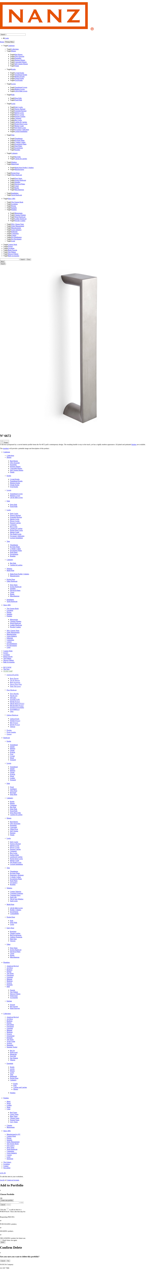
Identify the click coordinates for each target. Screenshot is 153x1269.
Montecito (13, 1054)
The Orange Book (17, 202)
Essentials (10, 1063)
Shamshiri (10, 1045)
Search (3, 264)
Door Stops (18, 178)
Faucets (12, 990)
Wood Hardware (20, 217)
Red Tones (13, 1112)
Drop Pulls (18, 98)
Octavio (9, 983)
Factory (10, 246)
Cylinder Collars (20, 142)
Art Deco (10, 968)
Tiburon (12, 1060)
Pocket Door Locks (21, 124)
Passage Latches (20, 116)
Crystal (12, 756)
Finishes (14, 209)
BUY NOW (7, 667)
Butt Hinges (18, 54)
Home (2, 42)
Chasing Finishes (20, 215)
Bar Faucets (14, 1006)
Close (28, 259)
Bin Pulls (18, 157)
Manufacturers (19, 169)
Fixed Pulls (18, 100)
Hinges (13, 51)
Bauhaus (9, 970)
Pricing (13, 206)
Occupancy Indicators (22, 129)
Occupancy (13, 882)
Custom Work (12, 244)
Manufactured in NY (13, 1134)
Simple (12, 747)
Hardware (6, 738)
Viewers (12, 941)
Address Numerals (16, 937)
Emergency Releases (17, 875)
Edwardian (10, 1024)
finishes (133, 444)
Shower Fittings (13, 254)
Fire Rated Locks (20, 128)
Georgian (10, 977)
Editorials (14, 232)
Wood (12, 758)
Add (22, 1202)
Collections (15, 49)
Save (8, 1204)
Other (12, 711)
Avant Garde (11, 1041)
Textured (13, 760)
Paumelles (18, 58)
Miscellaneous (19, 190)
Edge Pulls (13, 809)
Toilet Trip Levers (15, 686)
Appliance (13, 789)
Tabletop (12, 727)
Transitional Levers (21, 87)
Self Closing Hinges (21, 64)
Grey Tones (14, 1122)
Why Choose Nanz (17, 224)
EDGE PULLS (15, 702)
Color (8, 1109)
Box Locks (18, 120)
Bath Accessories (13, 256)
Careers (13, 235)
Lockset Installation (21, 131)
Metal (8, 1101)
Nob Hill (13, 1056)
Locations (14, 204)
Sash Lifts (13, 897)
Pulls (12, 95)
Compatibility (14, 913)
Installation (14, 193)
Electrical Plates (20, 184)
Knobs (13, 69)
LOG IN (3, 1173)
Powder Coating (20, 220)
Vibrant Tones (14, 1118)
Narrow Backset (20, 109)
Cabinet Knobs (14, 719)
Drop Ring (13, 794)
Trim (12, 135)
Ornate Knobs (19, 78)
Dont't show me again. (9, 1240)
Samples (14, 208)
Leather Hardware (21, 219)
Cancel (3, 1204)
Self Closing (14, 831)
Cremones (18, 118)
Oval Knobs (19, 80)
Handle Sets (13, 696)
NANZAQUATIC (13, 675)
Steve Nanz (10, 1147)
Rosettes (17, 150)
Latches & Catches (21, 122)
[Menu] (142, 11)
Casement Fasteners (16, 893)
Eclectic (12, 752)
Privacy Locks (19, 114)
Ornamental (10, 1036)
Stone (8, 1107)
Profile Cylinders (15, 910)
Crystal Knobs (19, 73)
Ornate (12, 750)
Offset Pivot (14, 829)
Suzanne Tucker (12, 1047)
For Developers (16, 239)
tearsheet (6, 448)
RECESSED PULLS (17, 705)
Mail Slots (13, 939)
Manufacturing (16, 228)
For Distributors (16, 237)
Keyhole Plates (19, 140)
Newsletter (6, 1168)
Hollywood (13, 1052)
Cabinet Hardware (12, 715)
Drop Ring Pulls (15, 813)
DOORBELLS (15, 709)
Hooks (17, 188)
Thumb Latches (15, 933)
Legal (13, 241)
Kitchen (9, 1001)
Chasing (9, 1125)
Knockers (13, 931)
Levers (13, 84)
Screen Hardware (20, 180)
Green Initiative (16, 230)
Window (14, 162)
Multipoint (13, 1076)
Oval (11, 754)
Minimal (9, 979)
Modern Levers (20, 89)
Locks (13, 103)
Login (6, 38)
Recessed (13, 792)
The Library (7, 1162)
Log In (2, 1180)
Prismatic (10, 985)
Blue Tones (13, 1116)
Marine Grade (19, 126)
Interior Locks (19, 113)
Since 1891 (11, 198)
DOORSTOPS (15, 700)
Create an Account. (13, 1180)
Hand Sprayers (15, 1008)
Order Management (17, 226)
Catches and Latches (20, 1087)
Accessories (14, 997)
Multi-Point (15, 164)
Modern (12, 748)
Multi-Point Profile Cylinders (24, 167)
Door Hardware (12, 690)
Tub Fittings (12, 252)
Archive (9, 1043)
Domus (9, 971)
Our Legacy (11, 1145)
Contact (9, 734)
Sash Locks (14, 901)
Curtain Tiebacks (15, 891)
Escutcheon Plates (20, 144)
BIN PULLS (14, 723)
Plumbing (6, 962)
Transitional (14, 745)
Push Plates (18, 146)
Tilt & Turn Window (16, 899)
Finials (17, 66)
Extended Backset (20, 111)
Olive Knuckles (15, 823)
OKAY (3, 1242)
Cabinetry (14, 153)
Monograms (18, 213)
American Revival (13, 966)
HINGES (13, 698)
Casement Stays (15, 895)
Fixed (12, 787)
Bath (8, 986)
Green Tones (14, 1114)
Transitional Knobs (21, 75)
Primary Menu (9, 42)
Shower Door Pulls (16, 684)
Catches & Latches (21, 159)
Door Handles (14, 694)
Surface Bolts (14, 855)
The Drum (10, 973)
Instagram (10, 1159)
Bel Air (12, 1050)
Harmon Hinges (20, 60)
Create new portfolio (7, 1200)
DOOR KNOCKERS (17, 707)
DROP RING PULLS (17, 704)
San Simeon (14, 1058)
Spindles (17, 182)
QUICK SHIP (8, 671)
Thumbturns (19, 138)
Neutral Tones (14, 1120)
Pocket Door (15, 173)
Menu (2, 261)
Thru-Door (13, 791)
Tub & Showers (15, 680)
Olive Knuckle (19, 56)
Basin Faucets (12, 250)
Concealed (13, 827)
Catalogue (11, 45)
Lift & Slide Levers (21, 91)
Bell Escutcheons (15, 935)
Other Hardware (16, 175)
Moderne (10, 981)
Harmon (12, 833)
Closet (17, 186)
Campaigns (15, 233)
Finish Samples (11, 732)
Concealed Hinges (21, 62)
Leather (12, 778)
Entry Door (10, 928)
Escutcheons (19, 148)
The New (6, 669)
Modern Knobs (20, 76)
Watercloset (14, 996)
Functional (10, 975)
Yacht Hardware (16, 195)
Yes (8, 1261)
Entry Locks (19, 107)
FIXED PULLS (15, 721)
